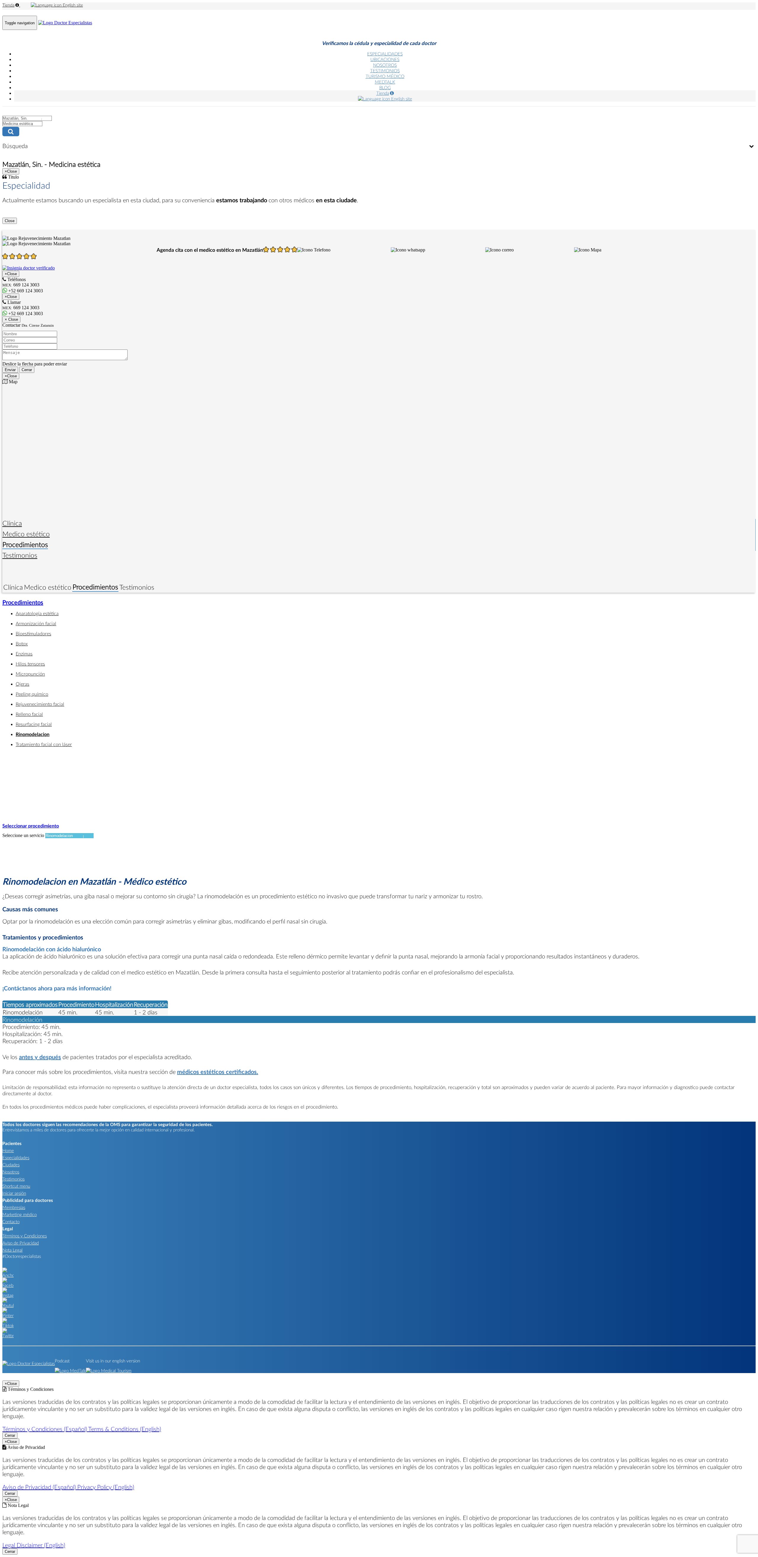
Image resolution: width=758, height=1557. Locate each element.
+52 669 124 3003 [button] (25, 290)
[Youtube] (8, 1305)
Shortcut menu (16, 1186)
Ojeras (22, 684)
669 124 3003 (20, 307)
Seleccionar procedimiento (30, 825)
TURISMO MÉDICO (385, 76)
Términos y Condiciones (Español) (45, 1428)
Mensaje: (10, 346)
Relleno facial (29, 714)
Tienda (8, 4)
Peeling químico (32, 694)
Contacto (11, 1221)
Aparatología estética (37, 613)
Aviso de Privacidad (20, 1242)
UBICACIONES (384, 59)
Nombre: (10, 327)
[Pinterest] (8, 1315)
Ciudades (11, 1164)
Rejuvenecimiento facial (40, 704)
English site (72, 4)
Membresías (13, 1207)
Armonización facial (36, 623)
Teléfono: (11, 339)
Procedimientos (25, 544)
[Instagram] (8, 1295)
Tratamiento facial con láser (44, 744)
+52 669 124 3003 (25, 313)
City (6, 112)
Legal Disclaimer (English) (33, 1544)
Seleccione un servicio (23, 835)
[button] (313, 250)
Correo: (9, 333)
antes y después (40, 1056)
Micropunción (30, 673)
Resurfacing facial (34, 724)
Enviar (10, 370)
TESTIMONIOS (385, 70)
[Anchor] (8, 1275)
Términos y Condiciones (24, 1235)
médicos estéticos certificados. (217, 1071)
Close (10, 221)
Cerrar (27, 370)
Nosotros (10, 1171)
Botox (22, 643)
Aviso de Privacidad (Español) (39, 1486)
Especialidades (15, 1157)
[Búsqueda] (751, 146)
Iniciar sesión (14, 1193)
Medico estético (26, 534)
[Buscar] (379, 131)
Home (8, 1150)
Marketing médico (19, 1214)
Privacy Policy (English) (105, 1486)
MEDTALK (385, 81)
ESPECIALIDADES (385, 53)
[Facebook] (8, 1285)
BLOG (385, 87)
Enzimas (24, 653)
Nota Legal (12, 1250)
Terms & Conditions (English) (124, 1428)
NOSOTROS (385, 65)
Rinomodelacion (32, 734)
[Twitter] (8, 1335)
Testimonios (19, 555)
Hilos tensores (30, 663)
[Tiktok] (8, 1325)
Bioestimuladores (33, 633)
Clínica (12, 523)
